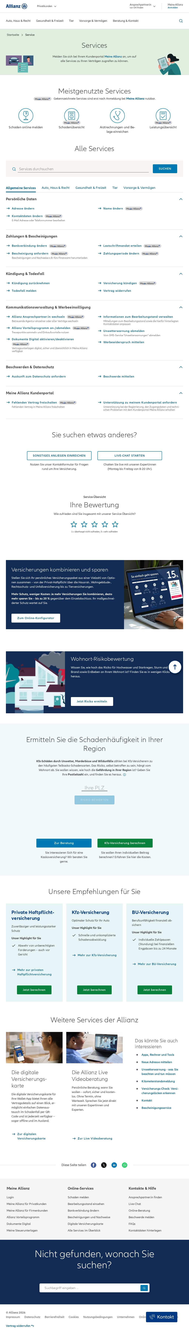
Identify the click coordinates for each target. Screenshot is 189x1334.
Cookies (74, 1317)
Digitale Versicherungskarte (85, 1224)
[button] (94, 199)
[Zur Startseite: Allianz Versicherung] (16, 6)
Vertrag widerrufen (18, 1326)
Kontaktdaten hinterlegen (145, 1230)
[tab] (21, 188)
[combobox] (89, 1288)
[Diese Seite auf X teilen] (104, 1165)
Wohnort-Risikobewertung (102, 659)
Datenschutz (32, 1317)
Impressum (13, 1317)
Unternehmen (126, 1317)
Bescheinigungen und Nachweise (89, 1217)
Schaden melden (78, 1197)
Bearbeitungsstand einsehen (86, 1204)
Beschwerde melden (141, 1217)
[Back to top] (175, 667)
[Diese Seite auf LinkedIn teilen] (114, 1165)
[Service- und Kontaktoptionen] (161, 1317)
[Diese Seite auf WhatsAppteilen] (125, 1165)
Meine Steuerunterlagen (22, 1230)
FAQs (132, 1224)
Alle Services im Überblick (84, 1230)
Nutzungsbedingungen (98, 1317)
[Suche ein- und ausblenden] (180, 20)
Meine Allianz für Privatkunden (27, 1204)
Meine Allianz (135, 99)
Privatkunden (44, 6)
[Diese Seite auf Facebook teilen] (94, 1165)
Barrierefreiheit (54, 1317)
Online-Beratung (139, 1210)
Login (10, 1197)
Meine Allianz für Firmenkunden (27, 1210)
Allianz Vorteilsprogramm (23, 1217)
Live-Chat (135, 1204)
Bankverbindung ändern (83, 1210)
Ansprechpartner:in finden (145, 1197)
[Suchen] (144, 1288)
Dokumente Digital (19, 1224)
